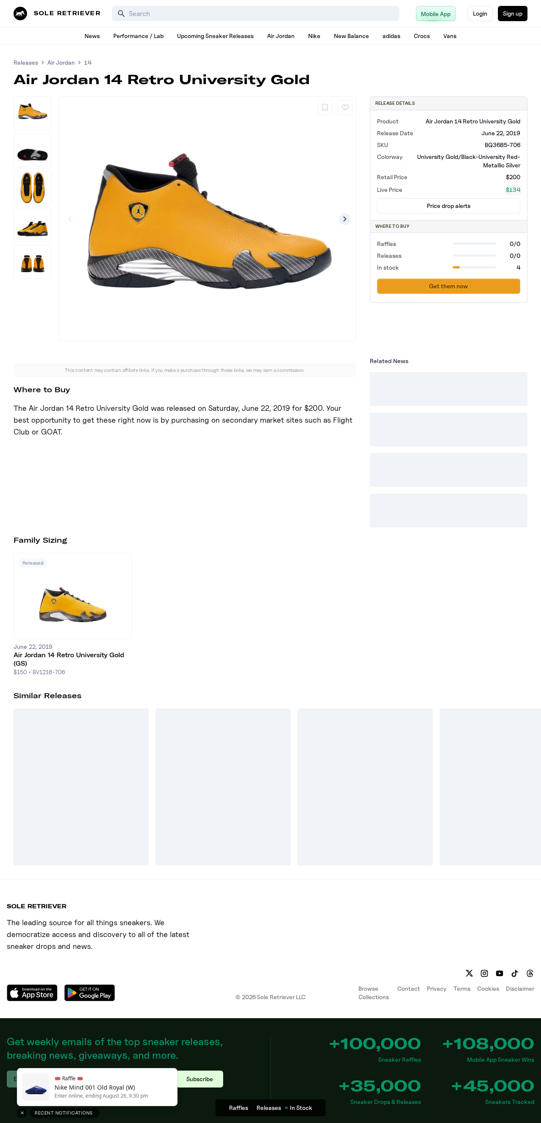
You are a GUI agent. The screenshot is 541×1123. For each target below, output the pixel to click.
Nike (314, 35)
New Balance (351, 35)
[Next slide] (345, 219)
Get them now (448, 286)
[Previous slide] (70, 219)
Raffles (238, 1107)
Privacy (437, 988)
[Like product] (345, 107)
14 (87, 62)
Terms (462, 988)
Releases (26, 62)
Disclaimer (520, 988)
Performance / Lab (138, 35)
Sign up (512, 13)
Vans (449, 35)
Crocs (422, 35)
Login (480, 13)
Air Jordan (281, 35)
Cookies (488, 988)
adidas (391, 35)
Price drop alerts (448, 205)
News (92, 35)
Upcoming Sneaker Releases (215, 35)
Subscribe (199, 1078)
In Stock (301, 1107)
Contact (408, 988)
